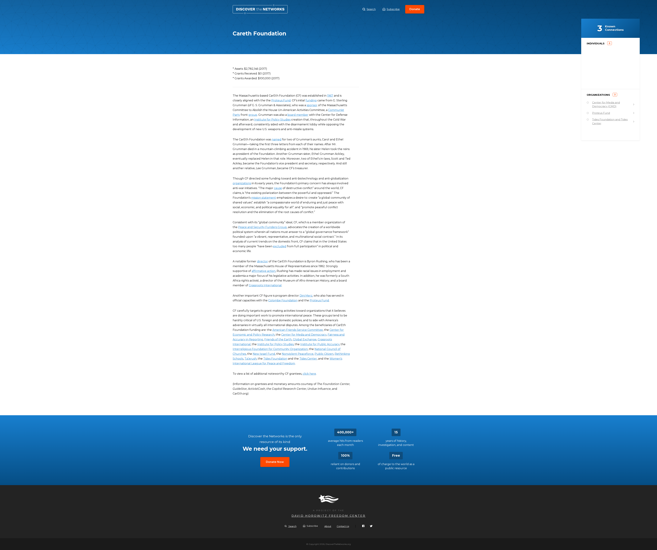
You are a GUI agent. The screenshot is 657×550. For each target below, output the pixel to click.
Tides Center (308, 358)
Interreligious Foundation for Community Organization (270, 349)
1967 (330, 95)
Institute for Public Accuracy (319, 344)
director (262, 261)
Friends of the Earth (278, 339)
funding (311, 100)
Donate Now (275, 462)
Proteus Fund (281, 100)
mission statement (263, 197)
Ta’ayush (250, 358)
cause (278, 188)
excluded (279, 246)
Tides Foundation (275, 358)
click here (309, 373)
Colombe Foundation (283, 300)
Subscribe (393, 9)
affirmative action (263, 271)
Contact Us (343, 526)
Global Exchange (305, 339)
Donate (414, 9)
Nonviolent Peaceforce (297, 353)
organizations (242, 183)
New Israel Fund (264, 353)
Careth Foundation (260, 9)
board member (297, 114)
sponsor (312, 105)
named (276, 139)
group (252, 114)
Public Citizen (324, 353)
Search (371, 9)
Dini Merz (306, 295)
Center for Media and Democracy (303, 334)
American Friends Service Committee (297, 330)
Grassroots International (265, 285)
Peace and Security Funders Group (262, 227)
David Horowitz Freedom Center (329, 515)
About (327, 526)
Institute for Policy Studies (272, 119)
